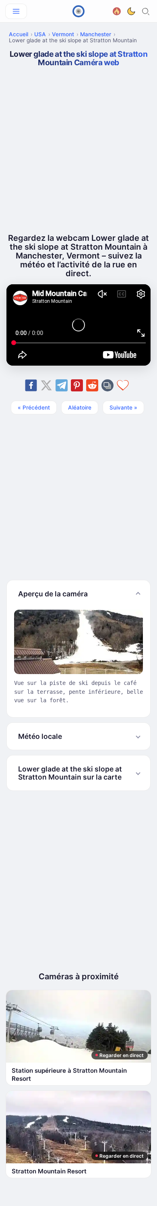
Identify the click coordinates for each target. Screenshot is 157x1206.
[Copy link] (107, 385)
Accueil (18, 34)
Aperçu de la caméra (53, 594)
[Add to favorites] (123, 385)
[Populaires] (117, 10)
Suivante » (123, 407)
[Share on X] (46, 385)
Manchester (95, 34)
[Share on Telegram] (62, 385)
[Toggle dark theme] (131, 11)
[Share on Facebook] (31, 385)
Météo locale (40, 736)
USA (40, 34)
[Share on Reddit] (92, 385)
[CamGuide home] (78, 11)
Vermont (63, 34)
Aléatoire (79, 407)
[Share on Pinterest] (77, 385)
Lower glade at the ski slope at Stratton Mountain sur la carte (70, 773)
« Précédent (34, 407)
